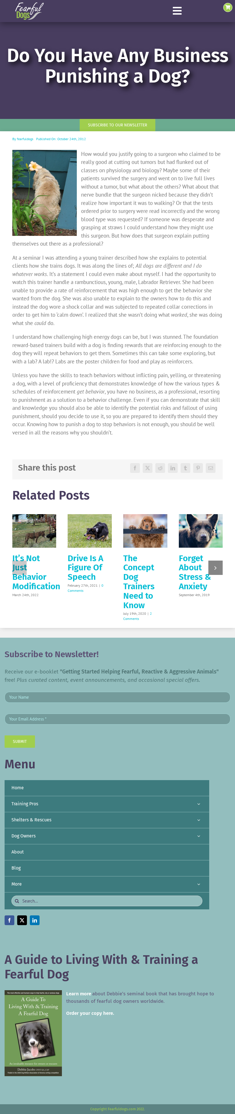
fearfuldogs (25, 139)
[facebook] (9, 920)
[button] (19, 568)
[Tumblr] (185, 468)
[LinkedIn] (173, 468)
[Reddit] (160, 468)
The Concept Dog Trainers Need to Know (138, 581)
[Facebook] (135, 468)
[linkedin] (35, 920)
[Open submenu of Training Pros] (198, 804)
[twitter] (22, 920)
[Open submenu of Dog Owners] (198, 836)
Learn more (78, 994)
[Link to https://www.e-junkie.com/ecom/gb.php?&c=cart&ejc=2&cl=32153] (227, 7)
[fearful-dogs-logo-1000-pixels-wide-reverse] (29, 4)
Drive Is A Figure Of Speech (85, 567)
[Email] (210, 468)
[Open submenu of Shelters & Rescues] (198, 820)
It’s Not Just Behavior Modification (36, 572)
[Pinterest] (198, 468)
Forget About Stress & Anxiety (195, 572)
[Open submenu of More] (198, 884)
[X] (147, 468)
